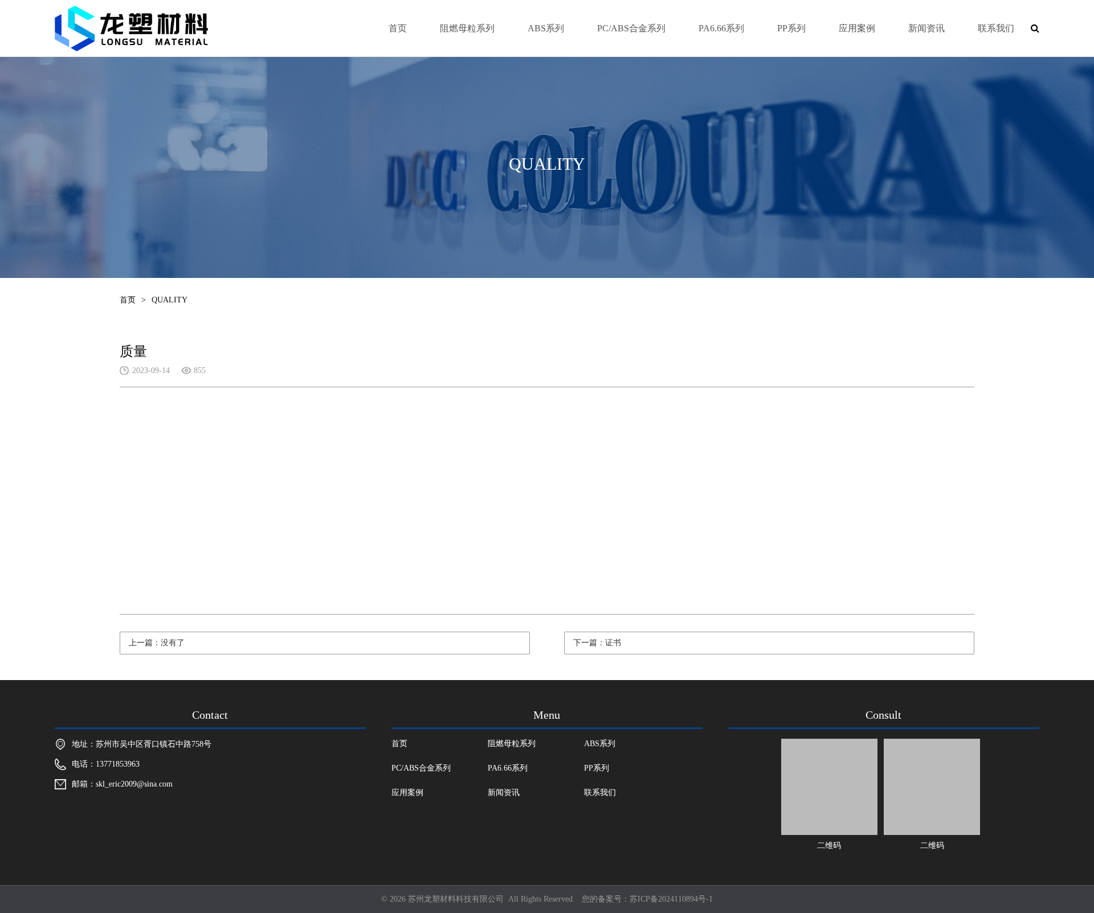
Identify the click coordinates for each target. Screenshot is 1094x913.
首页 (398, 28)
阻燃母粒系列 (467, 28)
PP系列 (791, 28)
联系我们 (996, 28)
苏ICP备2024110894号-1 (671, 899)
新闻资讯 (926, 28)
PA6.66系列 (721, 28)
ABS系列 (546, 28)
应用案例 (857, 28)
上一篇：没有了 (157, 642)
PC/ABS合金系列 (631, 28)
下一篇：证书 (597, 642)
